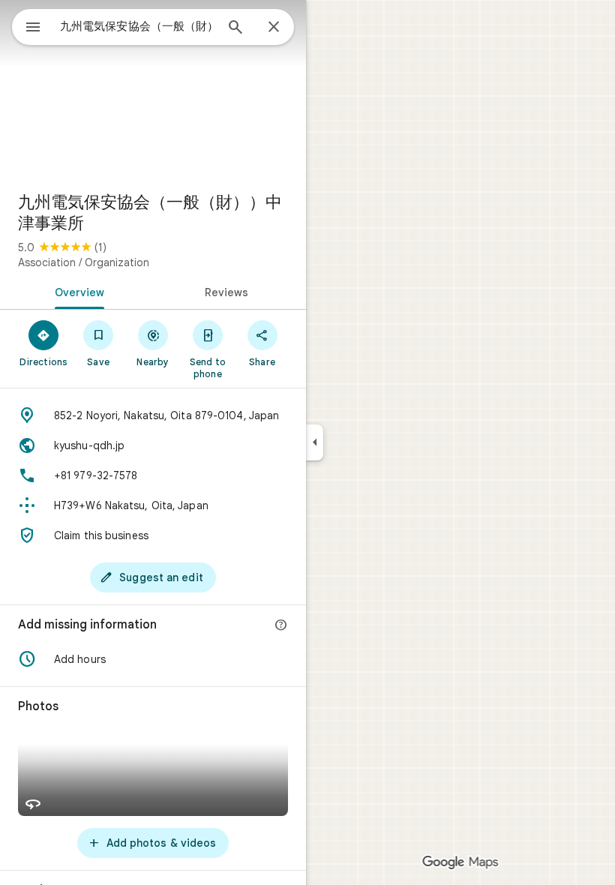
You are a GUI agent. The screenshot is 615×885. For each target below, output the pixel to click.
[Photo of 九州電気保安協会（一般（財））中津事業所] (153, 90)
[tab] (76, 291)
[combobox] (137, 26)
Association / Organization (83, 262)
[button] (153, 659)
